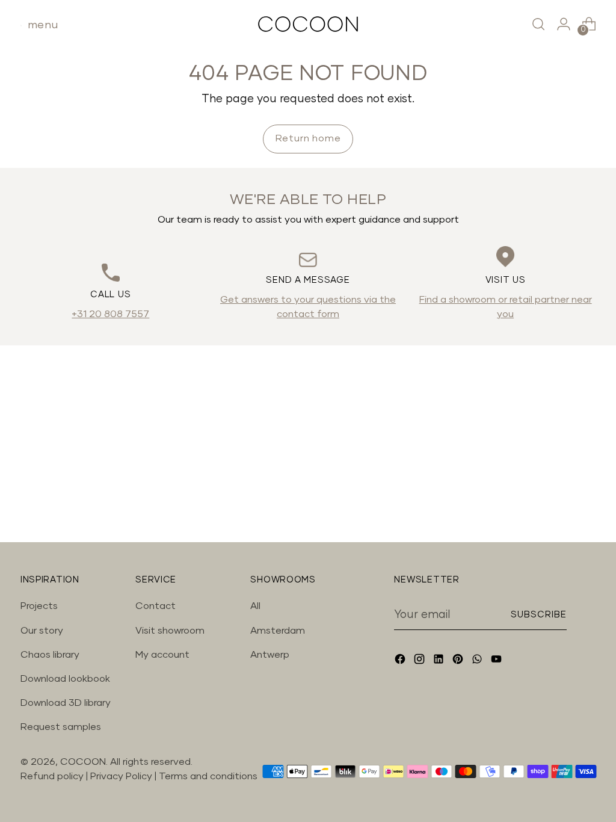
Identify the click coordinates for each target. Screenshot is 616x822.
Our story (41, 630)
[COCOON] (308, 24)
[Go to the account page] (564, 24)
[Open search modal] (538, 24)
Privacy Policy (122, 776)
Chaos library (49, 655)
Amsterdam (277, 630)
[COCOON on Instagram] (420, 661)
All (255, 606)
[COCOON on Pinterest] (459, 661)
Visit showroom (170, 630)
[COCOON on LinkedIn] (440, 661)
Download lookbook (65, 679)
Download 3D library (65, 703)
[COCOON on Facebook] (401, 661)
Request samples (60, 727)
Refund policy (52, 776)
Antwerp (269, 655)
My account (162, 655)
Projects (39, 606)
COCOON (83, 762)
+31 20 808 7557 (110, 314)
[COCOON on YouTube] (497, 661)
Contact (155, 606)
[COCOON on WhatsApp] (478, 661)
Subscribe (539, 615)
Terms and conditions (208, 776)
